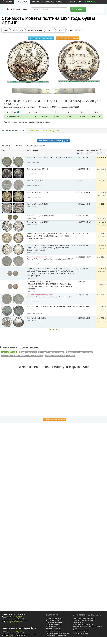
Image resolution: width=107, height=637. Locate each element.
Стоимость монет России (80, 630)
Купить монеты (90, 2)
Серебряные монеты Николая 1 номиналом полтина (21, 356)
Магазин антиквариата (53, 620)
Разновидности (51, 131)
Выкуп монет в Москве (13, 614)
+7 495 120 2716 (15, 617)
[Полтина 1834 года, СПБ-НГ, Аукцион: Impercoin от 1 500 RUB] (7, 208)
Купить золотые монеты (53, 630)
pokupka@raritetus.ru (15, 622)
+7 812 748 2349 (15, 631)
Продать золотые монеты (54, 622)
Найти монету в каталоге (17, 9)
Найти (78, 9)
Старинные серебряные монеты (79, 352)
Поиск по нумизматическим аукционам (84, 618)
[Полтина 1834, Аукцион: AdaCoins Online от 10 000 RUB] (7, 196)
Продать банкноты (76, 2)
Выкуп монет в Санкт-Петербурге (19, 628)
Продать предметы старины (55, 2)
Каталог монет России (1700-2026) (83, 620)
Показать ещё (53, 330)
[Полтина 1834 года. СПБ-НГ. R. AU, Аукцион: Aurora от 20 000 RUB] (12, 217)
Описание (33, 131)
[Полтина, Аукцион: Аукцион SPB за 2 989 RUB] (7, 185)
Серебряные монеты (28, 352)
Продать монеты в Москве (54, 632)
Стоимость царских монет (80, 633)
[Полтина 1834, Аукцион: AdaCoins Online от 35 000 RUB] (7, 173)
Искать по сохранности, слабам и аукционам (53, 141)
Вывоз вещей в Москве (53, 624)
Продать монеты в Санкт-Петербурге (57, 633)
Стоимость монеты (13, 131)
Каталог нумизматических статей (83, 624)
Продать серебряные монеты (68, 38)
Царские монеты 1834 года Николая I (60, 356)
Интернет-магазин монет (54, 618)
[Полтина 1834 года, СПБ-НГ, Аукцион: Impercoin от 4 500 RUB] (7, 226)
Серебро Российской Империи (51, 352)
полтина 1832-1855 (8, 352)
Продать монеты (36, 2)
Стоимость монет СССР (80, 632)
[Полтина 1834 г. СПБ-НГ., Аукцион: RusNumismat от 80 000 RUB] (7, 322)
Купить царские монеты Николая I (40, 38)
